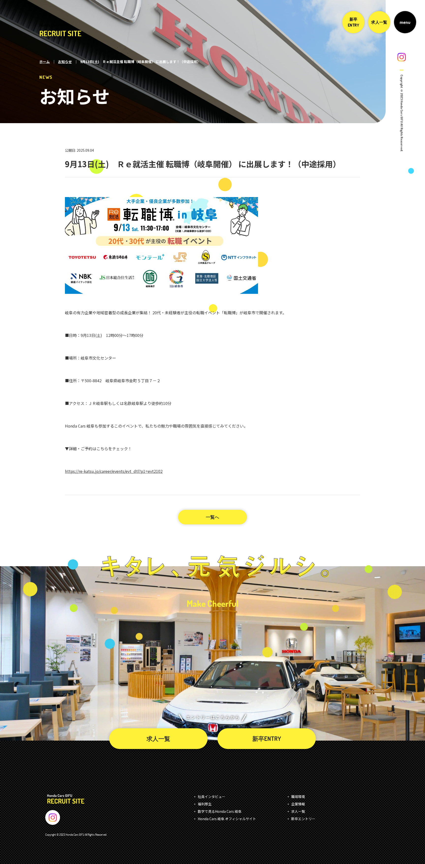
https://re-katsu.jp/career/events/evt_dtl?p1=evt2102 (114, 471)
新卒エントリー (303, 818)
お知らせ (65, 61)
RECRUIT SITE (60, 30)
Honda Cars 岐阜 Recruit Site (65, 799)
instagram (401, 57)
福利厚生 (205, 803)
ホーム (44, 61)
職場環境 (298, 796)
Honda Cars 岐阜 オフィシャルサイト (227, 818)
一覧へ (212, 517)
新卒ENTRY (353, 22)
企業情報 (298, 803)
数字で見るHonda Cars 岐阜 (220, 811)
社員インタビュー (211, 796)
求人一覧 (379, 22)
